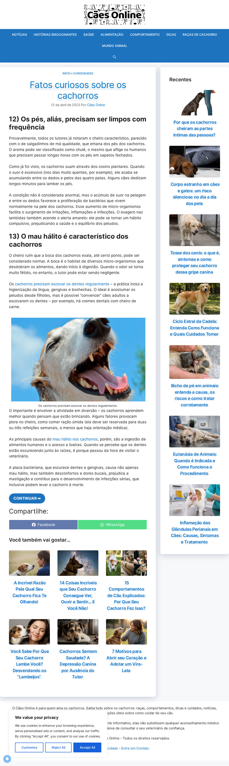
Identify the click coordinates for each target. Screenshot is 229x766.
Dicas (171, 34)
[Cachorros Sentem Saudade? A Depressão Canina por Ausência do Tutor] (77, 641)
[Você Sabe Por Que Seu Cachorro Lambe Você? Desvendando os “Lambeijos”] (29, 641)
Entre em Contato (135, 748)
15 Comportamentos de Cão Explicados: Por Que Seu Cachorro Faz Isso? (126, 595)
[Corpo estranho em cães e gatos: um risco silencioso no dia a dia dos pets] (194, 174)
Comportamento (145, 34)
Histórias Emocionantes (55, 34)
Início (66, 73)
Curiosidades (83, 73)
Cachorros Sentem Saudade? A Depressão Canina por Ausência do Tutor (78, 664)
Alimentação (112, 34)
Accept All (87, 747)
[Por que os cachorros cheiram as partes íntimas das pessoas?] (194, 112)
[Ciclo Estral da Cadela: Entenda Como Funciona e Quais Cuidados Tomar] (194, 311)
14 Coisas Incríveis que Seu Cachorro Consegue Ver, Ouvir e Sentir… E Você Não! (78, 595)
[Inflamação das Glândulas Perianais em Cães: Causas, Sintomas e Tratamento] (194, 513)
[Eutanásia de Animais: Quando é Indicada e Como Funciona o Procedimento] (194, 444)
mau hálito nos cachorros (75, 439)
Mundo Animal (114, 46)
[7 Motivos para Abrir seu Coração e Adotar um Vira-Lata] (126, 641)
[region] (58, 733)
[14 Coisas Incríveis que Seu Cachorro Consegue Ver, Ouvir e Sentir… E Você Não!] (77, 573)
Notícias (19, 34)
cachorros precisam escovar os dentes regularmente (61, 284)
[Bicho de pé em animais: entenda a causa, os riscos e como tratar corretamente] (194, 376)
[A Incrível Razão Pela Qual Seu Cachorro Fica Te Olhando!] (29, 573)
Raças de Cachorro (200, 34)
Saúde (88, 34)
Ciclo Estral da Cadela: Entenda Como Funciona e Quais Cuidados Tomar (194, 328)
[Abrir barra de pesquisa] (114, 57)
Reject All (58, 747)
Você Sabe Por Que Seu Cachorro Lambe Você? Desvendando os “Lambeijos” (30, 664)
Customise (29, 747)
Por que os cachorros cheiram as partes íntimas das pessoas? (194, 129)
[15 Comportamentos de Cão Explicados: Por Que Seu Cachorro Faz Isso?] (126, 573)
